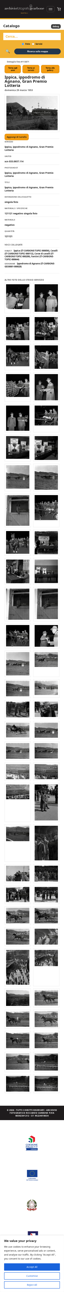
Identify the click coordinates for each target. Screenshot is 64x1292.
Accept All (32, 1266)
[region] (32, 1263)
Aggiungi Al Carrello (17, 137)
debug (56, 26)
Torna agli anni (12, 69)
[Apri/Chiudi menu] (50, 9)
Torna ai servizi (31, 69)
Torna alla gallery (50, 69)
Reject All (32, 1284)
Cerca (7, 51)
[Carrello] (59, 9)
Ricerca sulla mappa (37, 51)
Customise (32, 1275)
